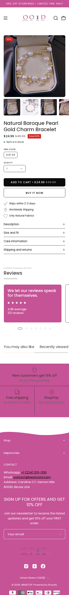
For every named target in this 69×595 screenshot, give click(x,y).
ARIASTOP (26, 584)
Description (11, 224)
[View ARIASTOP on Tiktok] (34, 566)
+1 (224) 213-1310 (34, 472)
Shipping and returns (18, 250)
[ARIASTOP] (34, 18)
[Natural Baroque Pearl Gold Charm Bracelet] (12, 107)
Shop (7, 440)
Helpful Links (12, 453)
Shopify (52, 584)
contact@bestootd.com (32, 477)
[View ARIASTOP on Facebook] (43, 566)
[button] (55, 18)
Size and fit (11, 233)
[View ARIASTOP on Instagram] (26, 566)
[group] (34, 3)
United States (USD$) (32, 577)
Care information (15, 241)
